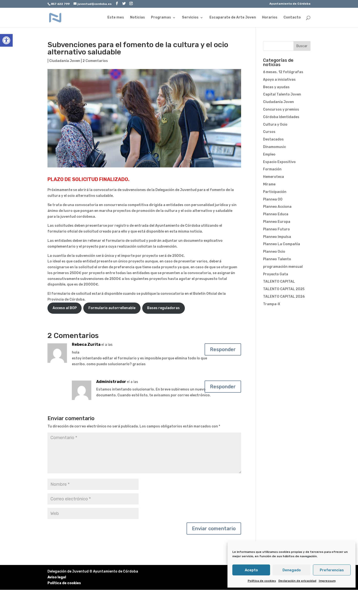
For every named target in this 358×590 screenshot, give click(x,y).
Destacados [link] (273, 139)
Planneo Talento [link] (277, 259)
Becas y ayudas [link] (276, 87)
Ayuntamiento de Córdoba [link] (290, 3)
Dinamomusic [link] (274, 147)
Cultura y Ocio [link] (275, 124)
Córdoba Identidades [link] (281, 117)
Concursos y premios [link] (281, 109)
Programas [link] (161, 17)
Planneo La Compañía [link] (281, 244)
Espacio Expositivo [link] (279, 162)
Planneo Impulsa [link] (277, 237)
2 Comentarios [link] (95, 61)
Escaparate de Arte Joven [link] (232, 17)
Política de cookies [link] (262, 580)
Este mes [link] (115, 17)
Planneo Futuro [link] (276, 229)
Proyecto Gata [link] (275, 274)
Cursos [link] (269, 132)
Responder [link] (223, 349)
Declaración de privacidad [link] (297, 580)
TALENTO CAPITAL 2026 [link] (284, 297)
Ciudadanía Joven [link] (64, 61)
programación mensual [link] (283, 267)
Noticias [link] (137, 17)
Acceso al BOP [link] (65, 308)
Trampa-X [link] (271, 304)
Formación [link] (272, 169)
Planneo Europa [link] (276, 222)
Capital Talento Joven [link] (282, 94)
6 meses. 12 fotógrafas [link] (283, 72)
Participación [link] (274, 192)
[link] (6, 40)
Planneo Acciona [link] (277, 207)
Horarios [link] (269, 17)
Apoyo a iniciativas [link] (279, 80)
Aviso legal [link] (56, 577)
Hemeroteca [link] (273, 177)
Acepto (251, 570)
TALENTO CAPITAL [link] (279, 281)
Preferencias (332, 570)
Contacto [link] (292, 17)
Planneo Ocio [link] (274, 252)
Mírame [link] (269, 184)
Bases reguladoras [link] (163, 308)
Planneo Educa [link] (275, 214)
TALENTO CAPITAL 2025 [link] (283, 289)
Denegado (292, 570)
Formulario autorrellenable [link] (111, 308)
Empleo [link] (269, 154)
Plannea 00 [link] (273, 199)
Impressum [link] (327, 580)
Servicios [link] (190, 17)
